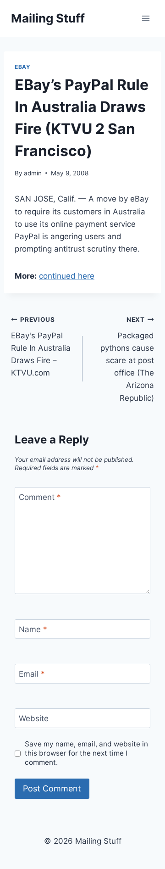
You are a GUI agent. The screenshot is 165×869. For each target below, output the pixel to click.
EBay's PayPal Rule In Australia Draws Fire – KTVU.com (41, 346)
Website (34, 718)
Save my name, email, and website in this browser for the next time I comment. (86, 753)
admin (33, 173)
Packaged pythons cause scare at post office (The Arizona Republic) (127, 359)
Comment (40, 497)
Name (33, 629)
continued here (66, 275)
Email (32, 673)
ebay (22, 66)
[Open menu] (145, 18)
